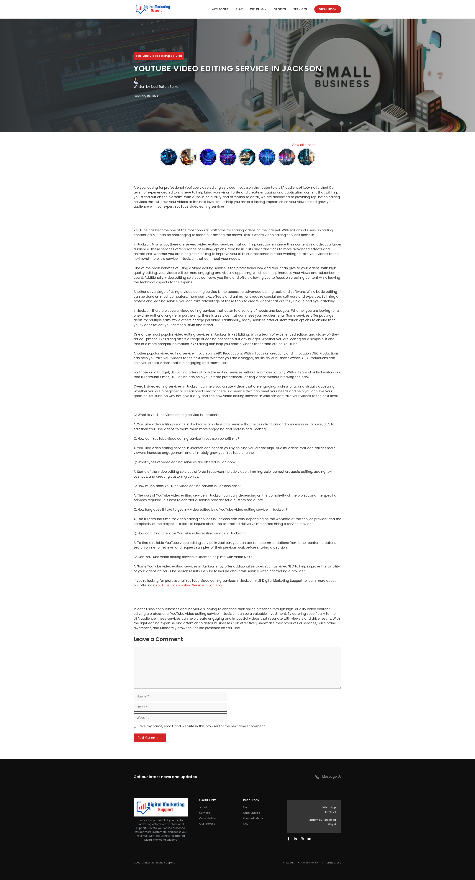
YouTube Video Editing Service (158, 56)
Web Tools (220, 9)
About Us (205, 807)
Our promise (207, 824)
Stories (280, 9)
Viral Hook (328, 9)
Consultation (207, 818)
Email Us (330, 812)
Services (300, 9)
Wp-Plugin (258, 9)
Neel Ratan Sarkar (165, 86)
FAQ (245, 824)
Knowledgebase (253, 818)
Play (239, 9)
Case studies (251, 813)
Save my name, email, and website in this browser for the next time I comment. (201, 726)
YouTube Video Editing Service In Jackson (189, 585)
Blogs (246, 807)
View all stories (303, 145)
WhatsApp (329, 807)
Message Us (331, 776)
